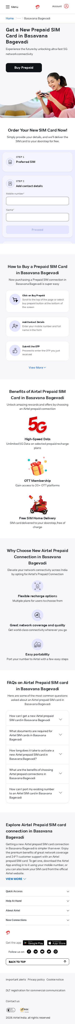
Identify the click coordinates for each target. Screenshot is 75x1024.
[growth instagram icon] (56, 951)
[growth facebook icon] (29, 951)
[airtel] (37, 7)
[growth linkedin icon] (36, 951)
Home (10, 18)
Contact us (13, 1001)
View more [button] (14, 878)
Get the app (13, 942)
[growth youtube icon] (42, 951)
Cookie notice (55, 979)
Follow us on (16, 951)
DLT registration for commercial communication (35, 990)
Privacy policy (36, 979)
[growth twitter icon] (49, 951)
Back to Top (17, 961)
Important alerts (16, 979)
